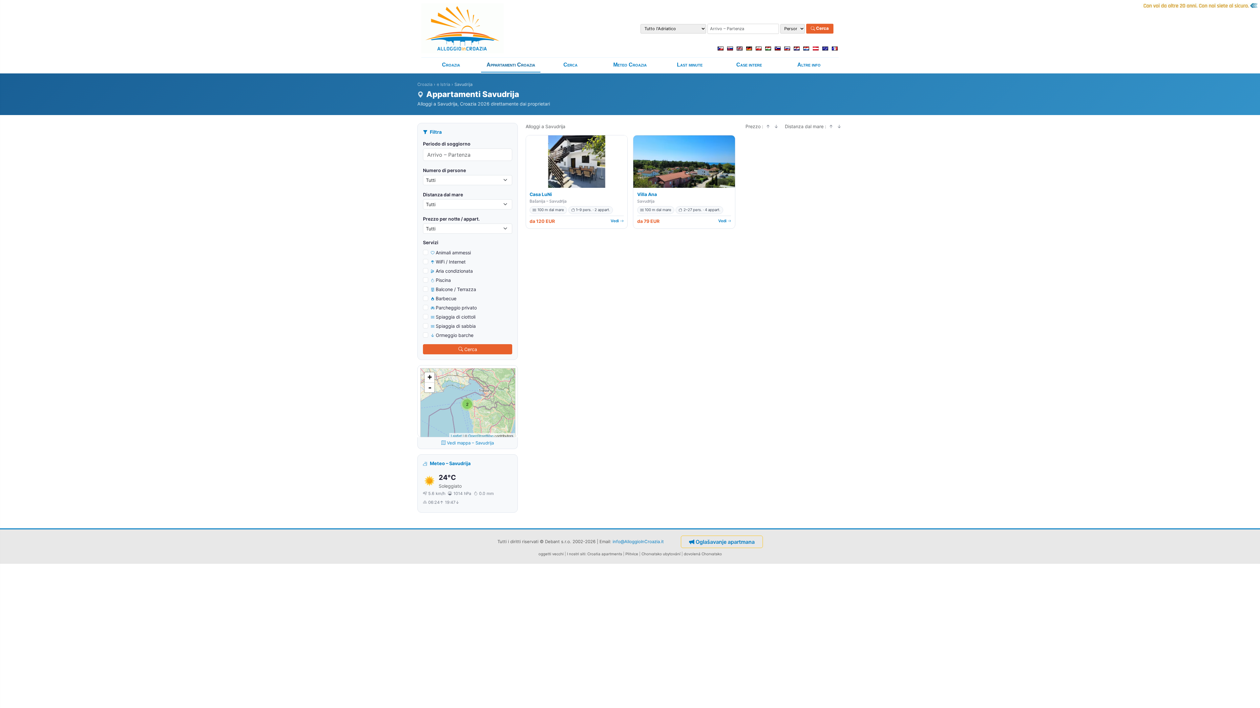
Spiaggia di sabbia (456, 326)
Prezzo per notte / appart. (451, 219)
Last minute (690, 65)
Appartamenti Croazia (511, 65)
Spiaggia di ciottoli (455, 317)
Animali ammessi (453, 252)
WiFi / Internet (451, 262)
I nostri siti (576, 554)
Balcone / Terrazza (456, 289)
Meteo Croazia (630, 65)
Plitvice (631, 554)
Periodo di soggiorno (447, 144)
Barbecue (446, 298)
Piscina (443, 280)
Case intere (749, 65)
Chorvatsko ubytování (661, 554)
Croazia (451, 65)
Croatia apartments (604, 554)
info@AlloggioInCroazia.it (638, 541)
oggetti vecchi (551, 554)
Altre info (809, 65)
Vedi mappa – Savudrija (470, 442)
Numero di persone (444, 170)
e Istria (443, 84)
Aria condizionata (454, 271)
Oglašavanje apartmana (725, 542)
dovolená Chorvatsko (703, 554)
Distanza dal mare (443, 194)
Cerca (822, 28)
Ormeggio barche (454, 335)
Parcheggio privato (456, 307)
